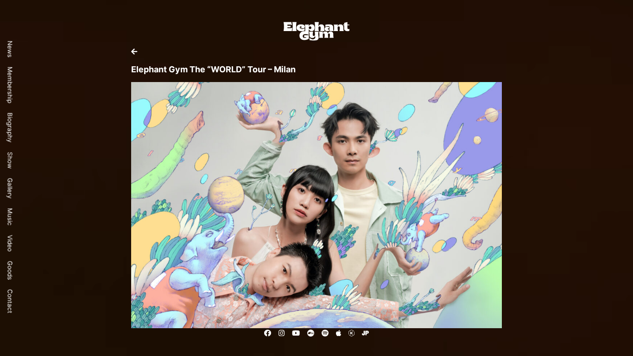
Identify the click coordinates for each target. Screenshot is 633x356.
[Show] (134, 51)
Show (10, 160)
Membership (10, 84)
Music (10, 216)
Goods (10, 270)
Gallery (10, 188)
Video (10, 243)
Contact (10, 301)
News (10, 48)
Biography (10, 127)
